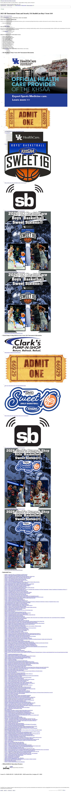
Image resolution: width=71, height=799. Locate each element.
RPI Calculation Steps (8, 709)
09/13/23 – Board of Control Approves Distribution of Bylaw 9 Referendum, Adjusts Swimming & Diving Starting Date (24, 621)
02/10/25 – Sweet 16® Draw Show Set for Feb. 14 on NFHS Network (16, 595)
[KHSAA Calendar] (10, 5)
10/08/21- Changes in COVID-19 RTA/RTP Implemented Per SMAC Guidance (18, 657)
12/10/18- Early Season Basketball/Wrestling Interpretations (14, 725)
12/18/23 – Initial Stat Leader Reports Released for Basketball (15, 616)
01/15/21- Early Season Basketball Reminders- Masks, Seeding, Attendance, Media (18, 682)
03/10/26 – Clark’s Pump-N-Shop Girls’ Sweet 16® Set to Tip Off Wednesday (17, 578)
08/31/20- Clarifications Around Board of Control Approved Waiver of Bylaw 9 (18, 687)
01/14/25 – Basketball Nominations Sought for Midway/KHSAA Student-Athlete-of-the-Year (20, 597)
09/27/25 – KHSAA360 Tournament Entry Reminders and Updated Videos (17, 585)
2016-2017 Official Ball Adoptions (10, 760)
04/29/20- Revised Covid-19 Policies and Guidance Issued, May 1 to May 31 (17, 690)
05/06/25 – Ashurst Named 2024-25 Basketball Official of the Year (15, 590)
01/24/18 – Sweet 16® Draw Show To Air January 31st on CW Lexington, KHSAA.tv (19, 738)
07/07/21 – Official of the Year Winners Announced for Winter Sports (16, 660)
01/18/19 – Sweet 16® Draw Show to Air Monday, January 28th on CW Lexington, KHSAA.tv (20, 720)
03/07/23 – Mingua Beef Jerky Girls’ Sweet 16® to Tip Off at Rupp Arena (17, 629)
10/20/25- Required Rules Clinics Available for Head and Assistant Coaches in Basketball (19, 583)
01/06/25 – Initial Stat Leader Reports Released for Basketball (15, 599)
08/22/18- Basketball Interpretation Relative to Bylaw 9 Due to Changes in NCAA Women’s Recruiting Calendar (23, 729)
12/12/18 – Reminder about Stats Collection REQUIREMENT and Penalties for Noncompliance (20, 724)
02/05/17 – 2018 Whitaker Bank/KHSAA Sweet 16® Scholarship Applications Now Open (19, 735)
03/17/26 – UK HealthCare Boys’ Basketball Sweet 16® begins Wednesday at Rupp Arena (20, 576)
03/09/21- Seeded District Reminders (11, 671)
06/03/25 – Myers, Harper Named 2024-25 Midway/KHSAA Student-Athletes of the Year (19, 587)
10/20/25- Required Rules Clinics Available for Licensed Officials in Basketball (18, 584)
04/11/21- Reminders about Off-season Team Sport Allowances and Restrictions (18, 664)
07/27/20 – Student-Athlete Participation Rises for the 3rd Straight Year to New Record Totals (20, 688)
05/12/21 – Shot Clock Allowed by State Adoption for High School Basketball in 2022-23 (19, 661)
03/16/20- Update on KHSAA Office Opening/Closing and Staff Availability (17, 696)
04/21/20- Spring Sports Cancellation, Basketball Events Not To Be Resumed (17, 691)
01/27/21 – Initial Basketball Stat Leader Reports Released (14, 678)
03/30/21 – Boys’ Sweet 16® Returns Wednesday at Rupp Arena (15, 666)
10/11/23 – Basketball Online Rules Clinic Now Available (14, 619)
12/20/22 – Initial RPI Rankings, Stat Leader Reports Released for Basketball (17, 635)
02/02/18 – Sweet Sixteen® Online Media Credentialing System (15, 736)
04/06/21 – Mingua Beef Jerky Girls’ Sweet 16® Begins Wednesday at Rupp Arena (18, 665)
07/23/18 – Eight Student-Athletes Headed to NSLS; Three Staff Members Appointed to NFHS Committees (22, 731)
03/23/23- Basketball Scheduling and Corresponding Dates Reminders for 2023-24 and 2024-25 (20, 627)
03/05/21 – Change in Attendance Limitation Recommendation (15, 672)
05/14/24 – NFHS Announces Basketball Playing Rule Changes (15, 608)
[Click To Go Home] (8, 0)
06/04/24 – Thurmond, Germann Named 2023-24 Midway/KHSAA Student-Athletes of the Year (20, 607)
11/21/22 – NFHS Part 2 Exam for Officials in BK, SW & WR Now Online (17, 637)
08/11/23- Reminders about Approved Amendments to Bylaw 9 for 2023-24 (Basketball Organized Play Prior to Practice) (24, 623)
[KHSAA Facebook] (17, 5)
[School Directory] (3, 5)
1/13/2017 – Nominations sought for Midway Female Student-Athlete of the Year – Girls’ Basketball (21, 753)
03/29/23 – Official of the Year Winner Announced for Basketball (15, 626)
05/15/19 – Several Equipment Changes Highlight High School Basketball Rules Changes (19, 713)
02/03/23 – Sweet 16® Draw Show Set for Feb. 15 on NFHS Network (16, 632)
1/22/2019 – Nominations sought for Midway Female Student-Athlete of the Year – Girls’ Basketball (21, 719)
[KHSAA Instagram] (30, 5)
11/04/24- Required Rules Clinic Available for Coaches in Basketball (16, 603)
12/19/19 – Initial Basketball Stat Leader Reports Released (14, 706)
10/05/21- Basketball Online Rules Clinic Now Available (14, 658)
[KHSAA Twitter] (23, 5)
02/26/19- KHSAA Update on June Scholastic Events (13, 716)
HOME (1, 790)
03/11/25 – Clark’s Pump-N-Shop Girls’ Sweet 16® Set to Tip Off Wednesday (17, 593)
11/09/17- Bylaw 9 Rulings (9, 741)
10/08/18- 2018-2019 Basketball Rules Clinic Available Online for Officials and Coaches (19, 727)
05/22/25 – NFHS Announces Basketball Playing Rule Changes (15, 588)
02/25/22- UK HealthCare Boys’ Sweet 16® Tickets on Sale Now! (16, 647)
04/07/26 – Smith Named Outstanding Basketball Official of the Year (16, 575)
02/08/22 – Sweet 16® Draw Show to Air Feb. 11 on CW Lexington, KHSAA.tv (18, 651)
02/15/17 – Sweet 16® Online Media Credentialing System (14, 747)
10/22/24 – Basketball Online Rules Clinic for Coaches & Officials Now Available (18, 592)
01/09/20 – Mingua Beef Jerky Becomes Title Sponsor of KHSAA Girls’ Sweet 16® (18, 704)
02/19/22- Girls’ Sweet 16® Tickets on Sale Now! (13, 649)
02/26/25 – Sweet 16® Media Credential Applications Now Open (15, 594)
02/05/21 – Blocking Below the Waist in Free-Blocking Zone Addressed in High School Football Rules (21, 675)
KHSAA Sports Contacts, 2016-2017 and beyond (13, 759)
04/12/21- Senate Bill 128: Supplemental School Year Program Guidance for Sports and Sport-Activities (22, 663)
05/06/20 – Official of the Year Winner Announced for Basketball (15, 689)
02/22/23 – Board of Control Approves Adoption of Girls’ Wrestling (16, 630)
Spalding (11, 766)
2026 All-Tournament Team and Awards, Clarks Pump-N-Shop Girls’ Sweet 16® (18, 577)
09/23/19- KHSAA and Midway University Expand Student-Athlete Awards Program (19, 710)
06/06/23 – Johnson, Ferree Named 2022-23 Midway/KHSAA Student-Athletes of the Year (20, 624)
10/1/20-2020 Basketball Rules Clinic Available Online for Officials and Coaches (18, 686)
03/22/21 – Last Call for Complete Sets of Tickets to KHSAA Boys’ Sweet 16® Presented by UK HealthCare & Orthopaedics (25, 668)
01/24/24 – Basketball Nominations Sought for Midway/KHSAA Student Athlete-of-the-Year (20, 614)
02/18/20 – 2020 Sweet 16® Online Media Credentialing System (15, 700)
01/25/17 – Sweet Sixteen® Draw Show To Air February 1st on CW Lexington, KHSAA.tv (20, 750)
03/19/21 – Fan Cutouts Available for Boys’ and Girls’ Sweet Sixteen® (16, 669)
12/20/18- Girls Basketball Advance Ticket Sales (12, 721)
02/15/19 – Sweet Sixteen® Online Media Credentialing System (15, 717)
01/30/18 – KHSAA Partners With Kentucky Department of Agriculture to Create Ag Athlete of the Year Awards (23, 737)
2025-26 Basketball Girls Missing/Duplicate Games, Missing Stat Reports (17, 604)
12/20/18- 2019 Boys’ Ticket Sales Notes (11, 722)
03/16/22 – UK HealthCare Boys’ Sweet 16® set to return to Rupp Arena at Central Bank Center (20, 644)
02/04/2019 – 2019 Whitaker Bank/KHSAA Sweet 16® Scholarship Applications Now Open (20, 718)
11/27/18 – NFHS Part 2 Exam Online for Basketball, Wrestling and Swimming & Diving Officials (21, 726)
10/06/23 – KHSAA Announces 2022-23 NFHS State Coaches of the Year (17, 620)
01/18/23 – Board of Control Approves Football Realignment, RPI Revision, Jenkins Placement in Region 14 (22, 633)
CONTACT (10, 790)
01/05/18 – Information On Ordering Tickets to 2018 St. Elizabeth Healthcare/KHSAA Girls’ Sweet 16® (22, 739)
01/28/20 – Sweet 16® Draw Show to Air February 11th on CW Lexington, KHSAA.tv (19, 703)
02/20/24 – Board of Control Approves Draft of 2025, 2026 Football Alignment (18, 612)
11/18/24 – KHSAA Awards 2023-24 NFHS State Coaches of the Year (16, 600)
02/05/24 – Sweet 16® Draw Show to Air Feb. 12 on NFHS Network (16, 613)
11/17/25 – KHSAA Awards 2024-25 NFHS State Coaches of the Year (16, 582)
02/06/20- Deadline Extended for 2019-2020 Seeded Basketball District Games (18, 701)
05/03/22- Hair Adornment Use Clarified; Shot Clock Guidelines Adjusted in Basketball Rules (20, 643)
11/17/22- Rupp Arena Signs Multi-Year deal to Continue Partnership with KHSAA (18, 638)
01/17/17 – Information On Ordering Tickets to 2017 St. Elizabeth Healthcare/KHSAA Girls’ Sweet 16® (22, 751)
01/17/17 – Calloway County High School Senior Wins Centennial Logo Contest (18, 752)
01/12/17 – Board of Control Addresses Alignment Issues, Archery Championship (18, 754)
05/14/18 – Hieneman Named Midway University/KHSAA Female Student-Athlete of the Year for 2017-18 (22, 733)
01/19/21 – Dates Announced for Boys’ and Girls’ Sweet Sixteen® (15, 681)
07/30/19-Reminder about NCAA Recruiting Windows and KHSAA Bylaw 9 (17, 711)
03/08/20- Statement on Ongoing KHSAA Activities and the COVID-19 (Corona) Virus (19, 698)
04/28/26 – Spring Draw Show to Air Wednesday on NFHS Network (16, 574)
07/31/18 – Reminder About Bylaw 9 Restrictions (13, 730)
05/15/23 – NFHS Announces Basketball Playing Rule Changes (15, 625)
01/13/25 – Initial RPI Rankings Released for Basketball (14, 598)
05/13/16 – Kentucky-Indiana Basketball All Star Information (15, 761)
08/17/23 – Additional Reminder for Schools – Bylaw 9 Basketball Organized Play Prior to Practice (21, 622)
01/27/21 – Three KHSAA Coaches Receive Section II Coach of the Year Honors (18, 677)
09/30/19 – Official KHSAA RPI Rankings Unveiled (13, 708)
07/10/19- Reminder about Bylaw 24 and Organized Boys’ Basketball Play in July (18, 712)
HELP (14, 790)
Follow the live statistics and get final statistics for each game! (15, 210)
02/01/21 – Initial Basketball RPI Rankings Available (13, 676)
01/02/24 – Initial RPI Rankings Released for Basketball (14, 615)
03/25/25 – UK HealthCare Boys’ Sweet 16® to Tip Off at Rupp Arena (16, 591)
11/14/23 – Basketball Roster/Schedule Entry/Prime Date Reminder (16, 618)
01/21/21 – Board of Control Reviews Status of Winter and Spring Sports (17, 680)
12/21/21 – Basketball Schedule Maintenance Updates (13, 654)
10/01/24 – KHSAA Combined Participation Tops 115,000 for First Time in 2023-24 (18, 605)
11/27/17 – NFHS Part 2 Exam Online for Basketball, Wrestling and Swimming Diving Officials (20, 740)
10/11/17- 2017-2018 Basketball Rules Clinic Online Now (14, 742)
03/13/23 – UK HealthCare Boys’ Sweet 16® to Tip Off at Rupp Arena (16, 628)
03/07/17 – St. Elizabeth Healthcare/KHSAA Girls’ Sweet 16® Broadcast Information (19, 746)
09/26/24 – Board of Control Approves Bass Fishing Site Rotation (15, 606)
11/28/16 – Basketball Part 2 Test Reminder (12, 757)
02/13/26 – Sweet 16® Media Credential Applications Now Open (15, 579)
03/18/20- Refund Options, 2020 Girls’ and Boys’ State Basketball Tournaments (18, 695)
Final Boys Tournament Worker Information (12, 715)
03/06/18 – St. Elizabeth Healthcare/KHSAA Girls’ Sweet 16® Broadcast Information (19, 734)
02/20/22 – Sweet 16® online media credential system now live (15, 648)
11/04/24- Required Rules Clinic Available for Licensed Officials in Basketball (17, 602)
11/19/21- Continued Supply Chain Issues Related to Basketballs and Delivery (17, 656)
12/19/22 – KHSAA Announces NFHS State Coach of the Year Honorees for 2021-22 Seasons (20, 636)
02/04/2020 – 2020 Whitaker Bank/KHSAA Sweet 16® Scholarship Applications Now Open (20, 702)
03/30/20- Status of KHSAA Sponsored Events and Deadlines (15, 693)
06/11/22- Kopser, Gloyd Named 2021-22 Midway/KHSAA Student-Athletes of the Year (19, 641)
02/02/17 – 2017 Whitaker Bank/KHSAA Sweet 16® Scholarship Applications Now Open (19, 748)
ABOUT (5, 790)
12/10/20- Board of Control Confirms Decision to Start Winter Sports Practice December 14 (20, 683)
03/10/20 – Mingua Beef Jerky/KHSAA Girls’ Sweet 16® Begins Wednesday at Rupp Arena (20, 697)
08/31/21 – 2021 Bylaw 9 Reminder (10, 659)
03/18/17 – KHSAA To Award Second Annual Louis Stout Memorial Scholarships (18, 744)
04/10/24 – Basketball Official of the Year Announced (13, 609)
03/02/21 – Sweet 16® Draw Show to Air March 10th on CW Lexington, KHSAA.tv (19, 673)
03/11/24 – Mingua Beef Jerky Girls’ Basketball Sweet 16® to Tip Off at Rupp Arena (19, 610)
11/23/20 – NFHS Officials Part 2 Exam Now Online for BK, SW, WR (16, 684)
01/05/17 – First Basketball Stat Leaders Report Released (14, 755)
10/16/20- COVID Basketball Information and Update (13, 685)
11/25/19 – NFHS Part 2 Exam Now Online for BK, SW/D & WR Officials (17, 707)
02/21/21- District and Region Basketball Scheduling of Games (15, 674)
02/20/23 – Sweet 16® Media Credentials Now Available (14, 631)
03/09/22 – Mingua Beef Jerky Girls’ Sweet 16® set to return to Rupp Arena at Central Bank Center (21, 645)
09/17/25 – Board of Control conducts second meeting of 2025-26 (15, 586)
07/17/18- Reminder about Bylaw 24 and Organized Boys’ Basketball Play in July (18, 732)
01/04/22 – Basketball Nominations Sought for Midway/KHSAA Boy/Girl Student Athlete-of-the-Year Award (23, 634)
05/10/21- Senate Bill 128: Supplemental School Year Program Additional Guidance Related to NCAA (21, 662)
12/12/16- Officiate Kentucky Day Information (12, 756)
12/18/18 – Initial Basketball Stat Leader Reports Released (14, 723)
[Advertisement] (19, 778)
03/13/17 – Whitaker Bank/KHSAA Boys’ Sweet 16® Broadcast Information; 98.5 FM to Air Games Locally (23, 745)
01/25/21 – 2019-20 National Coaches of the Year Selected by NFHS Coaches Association (19, 679)
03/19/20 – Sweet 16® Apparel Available (11, 694)
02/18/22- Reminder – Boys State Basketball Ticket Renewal (15, 650)
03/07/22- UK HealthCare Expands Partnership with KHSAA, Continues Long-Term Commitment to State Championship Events (26, 646)
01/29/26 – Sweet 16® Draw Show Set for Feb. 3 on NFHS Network (16, 580)
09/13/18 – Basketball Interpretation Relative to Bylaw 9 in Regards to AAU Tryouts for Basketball (21, 728)
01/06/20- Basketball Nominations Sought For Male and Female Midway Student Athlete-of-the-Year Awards (22, 705)
